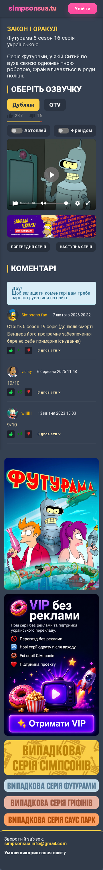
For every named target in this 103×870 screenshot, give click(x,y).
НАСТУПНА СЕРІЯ (76, 247)
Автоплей (35, 130)
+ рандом (81, 130)
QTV (55, 104)
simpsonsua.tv (32, 8)
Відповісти (47, 350)
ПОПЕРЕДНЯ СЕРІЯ (28, 247)
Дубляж (23, 104)
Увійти (82, 8)
